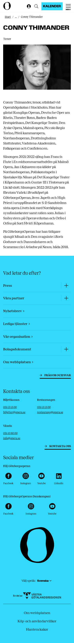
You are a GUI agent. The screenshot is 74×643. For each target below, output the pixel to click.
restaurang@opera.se (50, 412)
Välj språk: (29, 580)
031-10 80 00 (10, 433)
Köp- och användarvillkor (37, 621)
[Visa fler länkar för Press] (66, 286)
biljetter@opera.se (14, 412)
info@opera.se (11, 438)
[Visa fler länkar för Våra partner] (66, 298)
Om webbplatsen (37, 613)
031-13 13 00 (10, 407)
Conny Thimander (32, 16)
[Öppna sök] (36, 6)
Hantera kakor (37, 629)
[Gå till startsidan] (14, 6)
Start (8, 16)
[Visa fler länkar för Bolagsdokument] (66, 349)
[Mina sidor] (28, 6)
